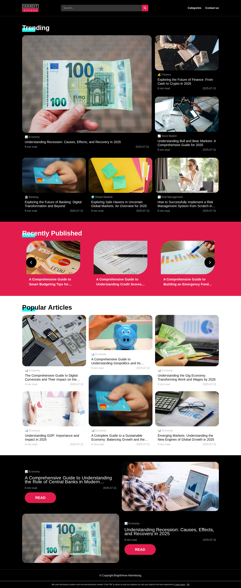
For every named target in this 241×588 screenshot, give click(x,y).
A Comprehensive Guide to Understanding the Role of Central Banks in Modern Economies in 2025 (68, 480)
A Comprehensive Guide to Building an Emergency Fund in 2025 (186, 282)
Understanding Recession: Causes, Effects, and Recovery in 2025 (73, 142)
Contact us (212, 8)
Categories (194, 8)
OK (188, 584)
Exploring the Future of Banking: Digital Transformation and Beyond (53, 204)
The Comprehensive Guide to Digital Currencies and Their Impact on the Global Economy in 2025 (51, 377)
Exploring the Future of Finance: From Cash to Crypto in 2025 (185, 81)
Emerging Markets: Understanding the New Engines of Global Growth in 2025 (186, 437)
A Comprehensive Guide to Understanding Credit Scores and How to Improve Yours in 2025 (119, 282)
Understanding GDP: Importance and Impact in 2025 (52, 437)
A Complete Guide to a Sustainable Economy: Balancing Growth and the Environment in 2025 (118, 437)
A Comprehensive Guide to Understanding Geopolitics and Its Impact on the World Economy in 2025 (119, 361)
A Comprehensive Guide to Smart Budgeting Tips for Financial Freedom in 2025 (50, 282)
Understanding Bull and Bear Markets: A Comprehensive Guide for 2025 (187, 143)
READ (40, 498)
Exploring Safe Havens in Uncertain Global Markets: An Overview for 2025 (119, 204)
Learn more (180, 584)
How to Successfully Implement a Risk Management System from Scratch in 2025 (185, 204)
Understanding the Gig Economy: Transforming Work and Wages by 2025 (187, 377)
